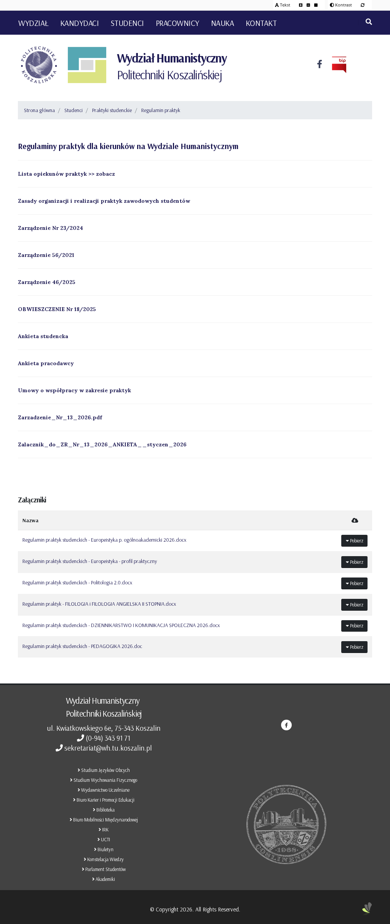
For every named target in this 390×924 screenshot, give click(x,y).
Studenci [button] (127, 23)
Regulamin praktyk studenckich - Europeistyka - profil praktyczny (89, 561)
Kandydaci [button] (79, 23)
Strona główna (39, 110)
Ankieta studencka (43, 336)
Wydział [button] (33, 23)
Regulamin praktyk (160, 110)
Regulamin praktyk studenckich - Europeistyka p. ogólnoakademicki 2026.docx (104, 539)
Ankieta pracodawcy (46, 363)
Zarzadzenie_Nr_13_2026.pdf (60, 417)
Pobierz (356, 540)
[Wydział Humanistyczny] (87, 65)
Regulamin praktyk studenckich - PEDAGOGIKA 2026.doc (82, 646)
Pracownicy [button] (177, 23)
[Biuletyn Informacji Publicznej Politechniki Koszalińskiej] (334, 65)
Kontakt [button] (261, 23)
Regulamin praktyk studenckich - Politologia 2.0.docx (77, 582)
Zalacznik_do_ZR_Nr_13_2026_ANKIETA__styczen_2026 (102, 444)
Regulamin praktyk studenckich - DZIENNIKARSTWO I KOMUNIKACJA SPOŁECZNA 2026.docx (121, 625)
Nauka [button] (222, 23)
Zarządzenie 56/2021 (46, 255)
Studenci (73, 110)
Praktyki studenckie (112, 110)
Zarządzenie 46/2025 (46, 282)
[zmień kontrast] (362, 5)
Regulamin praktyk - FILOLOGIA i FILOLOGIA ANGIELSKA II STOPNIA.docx (99, 603)
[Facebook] (319, 65)
